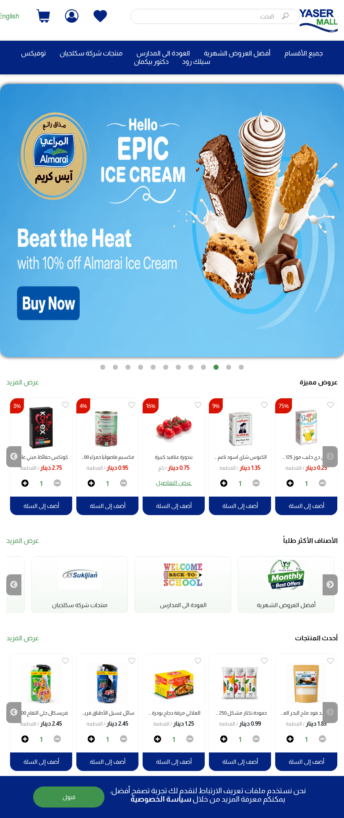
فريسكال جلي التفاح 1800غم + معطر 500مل (39, 713)
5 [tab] (191, 363)
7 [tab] (166, 363)
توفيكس (33, 53)
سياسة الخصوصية (160, 799)
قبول (69, 797)
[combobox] (215, 16)
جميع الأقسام (303, 53)
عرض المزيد (22, 382)
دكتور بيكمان (151, 61)
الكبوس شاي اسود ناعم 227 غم (238, 457)
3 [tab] (216, 363)
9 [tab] (140, 363)
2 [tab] (228, 363)
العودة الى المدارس (163, 53)
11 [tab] (115, 363)
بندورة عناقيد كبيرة (174, 457)
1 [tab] (241, 363)
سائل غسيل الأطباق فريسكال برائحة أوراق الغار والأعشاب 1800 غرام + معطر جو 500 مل (105, 713)
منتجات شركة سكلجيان (91, 53)
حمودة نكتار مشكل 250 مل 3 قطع (238, 713)
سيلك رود (196, 61)
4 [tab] (203, 363)
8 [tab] (153, 363)
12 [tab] (103, 363)
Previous (330, 456)
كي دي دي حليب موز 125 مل (305, 457)
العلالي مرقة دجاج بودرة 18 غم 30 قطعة (172, 713)
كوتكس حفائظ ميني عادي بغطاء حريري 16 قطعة (39, 457)
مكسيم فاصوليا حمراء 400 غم (105, 457)
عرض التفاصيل (174, 482)
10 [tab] (128, 363)
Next (13, 456)
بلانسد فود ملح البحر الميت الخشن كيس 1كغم (304, 713)
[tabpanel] (172, 220)
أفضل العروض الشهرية (237, 53)
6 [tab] (178, 363)
